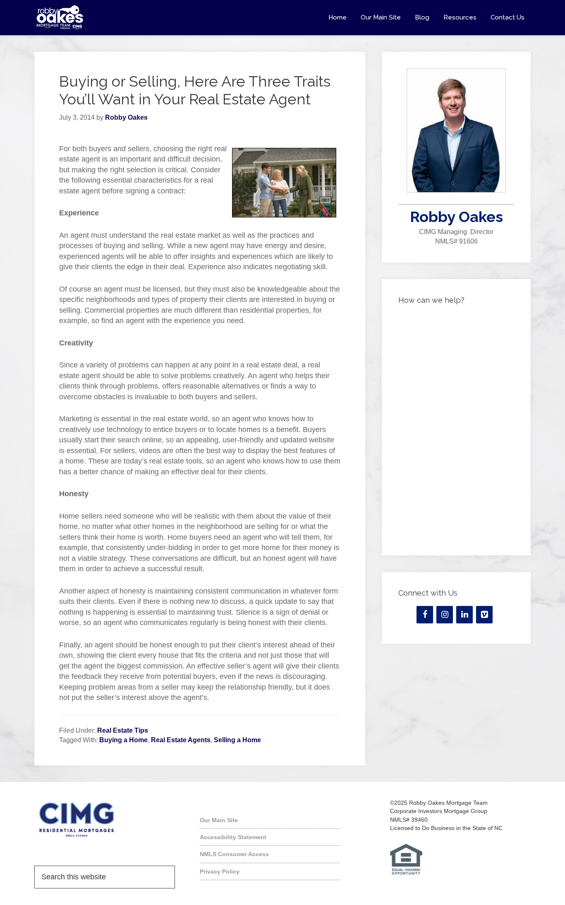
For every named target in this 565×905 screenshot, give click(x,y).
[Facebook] (425, 614)
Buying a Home (123, 739)
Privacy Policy (219, 871)
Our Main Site (219, 820)
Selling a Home (237, 739)
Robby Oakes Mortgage (108, 17)
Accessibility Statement (233, 837)
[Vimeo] (484, 614)
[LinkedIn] (464, 614)
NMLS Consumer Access (234, 854)
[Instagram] (444, 614)
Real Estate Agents (181, 739)
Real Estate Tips (122, 730)
